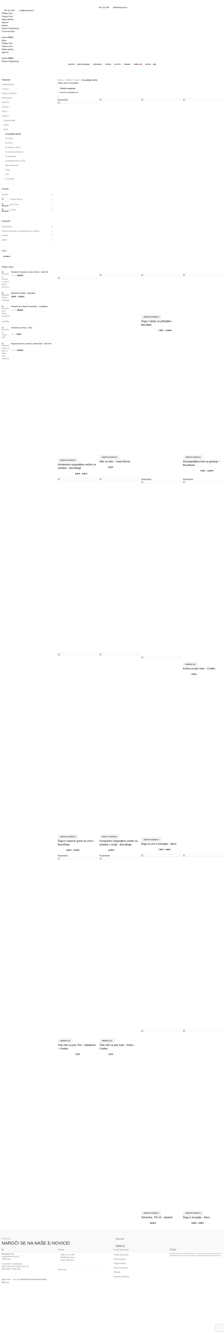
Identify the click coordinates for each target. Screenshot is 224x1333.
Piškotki (117, 1272)
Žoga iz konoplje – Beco (196, 1217)
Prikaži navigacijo (67, 88)
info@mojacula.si (120, 7)
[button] (109, 836)
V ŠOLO (5, 89)
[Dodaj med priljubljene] (67, 455)
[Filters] (3, 1287)
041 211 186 (104, 7)
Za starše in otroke (13, 147)
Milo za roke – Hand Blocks (115, 461)
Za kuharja (9, 179)
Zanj (7, 174)
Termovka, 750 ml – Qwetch (157, 1217)
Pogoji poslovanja (121, 1255)
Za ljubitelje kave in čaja (15, 161)
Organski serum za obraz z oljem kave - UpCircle (31, 344)
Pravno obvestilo (121, 1268)
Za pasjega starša (13, 134)
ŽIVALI (4, 111)
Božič (6, 129)
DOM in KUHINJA (9, 93)
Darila (6, 125)
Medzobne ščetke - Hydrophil (23, 293)
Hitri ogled (61, 455)
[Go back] (5, 69)
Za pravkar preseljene (14, 152)
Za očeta (8, 143)
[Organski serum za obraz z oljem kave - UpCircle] (5, 351)
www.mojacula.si (67, 1260)
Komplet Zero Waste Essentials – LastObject (29, 306)
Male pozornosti (11, 165)
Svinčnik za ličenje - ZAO (21, 328)
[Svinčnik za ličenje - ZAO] (5, 332)
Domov (61, 80)
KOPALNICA (7, 98)
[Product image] (77, 364)
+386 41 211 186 (67, 1255)
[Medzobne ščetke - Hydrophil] (5, 297)
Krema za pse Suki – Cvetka (199, 668)
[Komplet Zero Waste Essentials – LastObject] (5, 314)
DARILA (5, 116)
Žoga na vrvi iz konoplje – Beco (158, 843)
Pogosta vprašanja (121, 1277)
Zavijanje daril (9, 120)
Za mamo (9, 138)
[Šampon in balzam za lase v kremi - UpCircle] (5, 279)
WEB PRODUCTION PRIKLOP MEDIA (33, 1279)
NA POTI (5, 102)
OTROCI (5, 107)
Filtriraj (6, 256)
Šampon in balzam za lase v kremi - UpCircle (29, 272)
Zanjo (7, 170)
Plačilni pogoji (120, 1259)
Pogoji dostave (120, 1263)
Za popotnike (10, 156)
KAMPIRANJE (8, 85)
